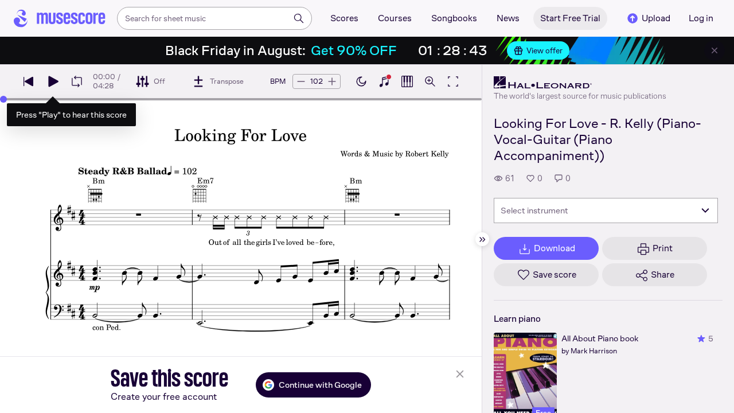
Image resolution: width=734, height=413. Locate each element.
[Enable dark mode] (361, 81)
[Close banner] (714, 50)
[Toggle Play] (52, 81)
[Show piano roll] (407, 81)
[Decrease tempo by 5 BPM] (301, 81)
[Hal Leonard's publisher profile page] (580, 82)
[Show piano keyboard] (384, 81)
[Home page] (60, 18)
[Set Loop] (76, 81)
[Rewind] (28, 81)
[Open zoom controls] (430, 81)
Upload (656, 18)
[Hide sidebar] (482, 239)
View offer (544, 50)
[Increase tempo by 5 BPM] (332, 81)
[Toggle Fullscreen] (453, 81)
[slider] (3, 99)
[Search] (298, 18)
